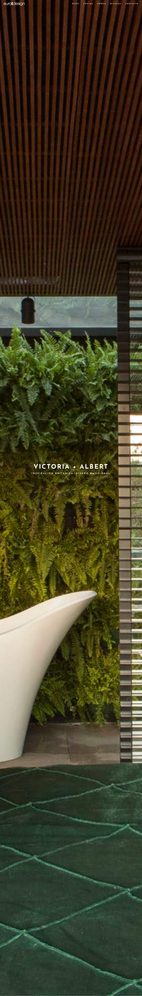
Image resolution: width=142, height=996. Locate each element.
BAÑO (75, 4)
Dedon (101, 4)
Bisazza (115, 4)
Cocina (88, 4)
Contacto (132, 4)
